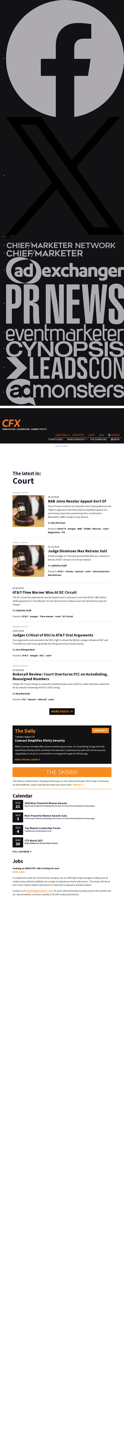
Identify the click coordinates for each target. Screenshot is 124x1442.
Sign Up (76, 784)
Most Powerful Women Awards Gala (45, 815)
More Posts (60, 711)
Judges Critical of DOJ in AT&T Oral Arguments (53, 635)
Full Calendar (21, 851)
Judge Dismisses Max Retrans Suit (77, 551)
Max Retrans (54, 575)
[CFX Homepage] (12, 423)
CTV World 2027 (33, 840)
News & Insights (76, 439)
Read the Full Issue (26, 759)
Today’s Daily (55, 439)
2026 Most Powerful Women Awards (45, 803)
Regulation (54, 532)
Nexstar (96, 528)
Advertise (78, 435)
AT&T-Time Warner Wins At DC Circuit (45, 592)
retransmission (101, 571)
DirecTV (62, 528)
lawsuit (79, 571)
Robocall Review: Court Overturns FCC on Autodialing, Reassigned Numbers (60, 676)
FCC (63, 532)
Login (91, 435)
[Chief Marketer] (44, 253)
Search (115, 435)
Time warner (46, 616)
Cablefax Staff (59, 565)
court (106, 528)
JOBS (101, 435)
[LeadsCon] (65, 367)
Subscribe (61, 435)
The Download (98, 439)
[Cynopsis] (65, 348)
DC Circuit (68, 616)
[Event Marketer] (65, 332)
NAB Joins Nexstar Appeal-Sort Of (77, 501)
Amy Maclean (58, 522)
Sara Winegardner (25, 649)
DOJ (42, 655)
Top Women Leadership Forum (42, 828)
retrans (69, 571)
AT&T (61, 571)
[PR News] (65, 303)
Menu (117, 439)
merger (72, 528)
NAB (79, 528)
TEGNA (87, 528)
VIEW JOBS (19, 872)
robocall (42, 699)
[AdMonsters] (65, 392)
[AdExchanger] (65, 270)
